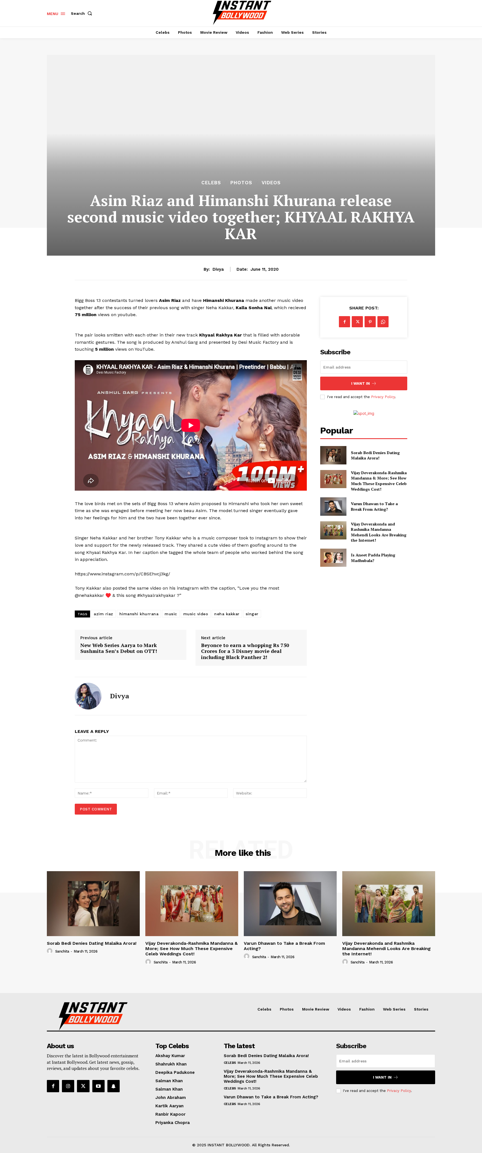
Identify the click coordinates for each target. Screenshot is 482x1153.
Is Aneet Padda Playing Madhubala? (373, 557)
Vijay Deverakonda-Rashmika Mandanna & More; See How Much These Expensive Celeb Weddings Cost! (379, 481)
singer (252, 614)
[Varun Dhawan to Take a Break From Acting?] (333, 506)
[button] (82, 13)
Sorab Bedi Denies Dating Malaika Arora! (375, 455)
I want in (360, 383)
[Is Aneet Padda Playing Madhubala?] (333, 558)
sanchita (62, 951)
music (171, 614)
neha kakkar (227, 614)
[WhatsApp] (383, 321)
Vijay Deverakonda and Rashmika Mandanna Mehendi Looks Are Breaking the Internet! (378, 532)
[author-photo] (50, 951)
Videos (271, 182)
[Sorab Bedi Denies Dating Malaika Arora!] (333, 455)
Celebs (211, 182)
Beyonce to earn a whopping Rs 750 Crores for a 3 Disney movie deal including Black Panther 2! (245, 651)
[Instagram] (68, 1086)
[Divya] (88, 696)
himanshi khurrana (139, 614)
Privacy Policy (383, 397)
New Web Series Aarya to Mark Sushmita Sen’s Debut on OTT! (118, 648)
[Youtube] (98, 1086)
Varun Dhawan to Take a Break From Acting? (374, 506)
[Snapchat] (113, 1086)
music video (195, 614)
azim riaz (103, 614)
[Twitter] (357, 321)
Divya (218, 269)
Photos (241, 182)
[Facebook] (344, 321)
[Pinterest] (370, 321)
